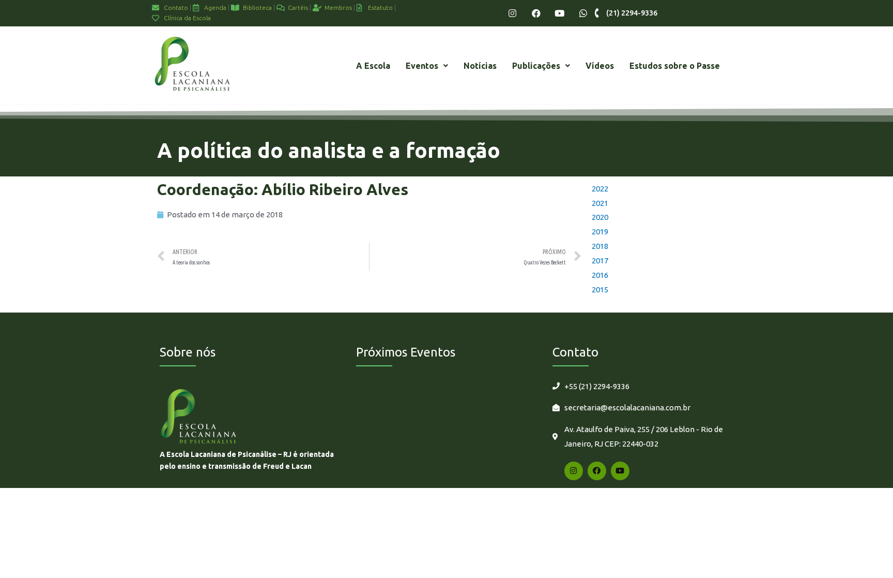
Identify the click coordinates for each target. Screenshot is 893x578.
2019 (600, 231)
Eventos (422, 65)
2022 (600, 188)
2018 (600, 246)
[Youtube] (559, 13)
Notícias (480, 65)
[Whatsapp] (583, 13)
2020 (600, 217)
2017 (600, 260)
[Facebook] (536, 13)
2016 (600, 275)
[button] (427, 66)
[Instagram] (512, 13)
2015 (600, 289)
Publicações (536, 65)
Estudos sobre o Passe (674, 65)
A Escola (373, 65)
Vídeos (600, 65)
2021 (600, 203)
